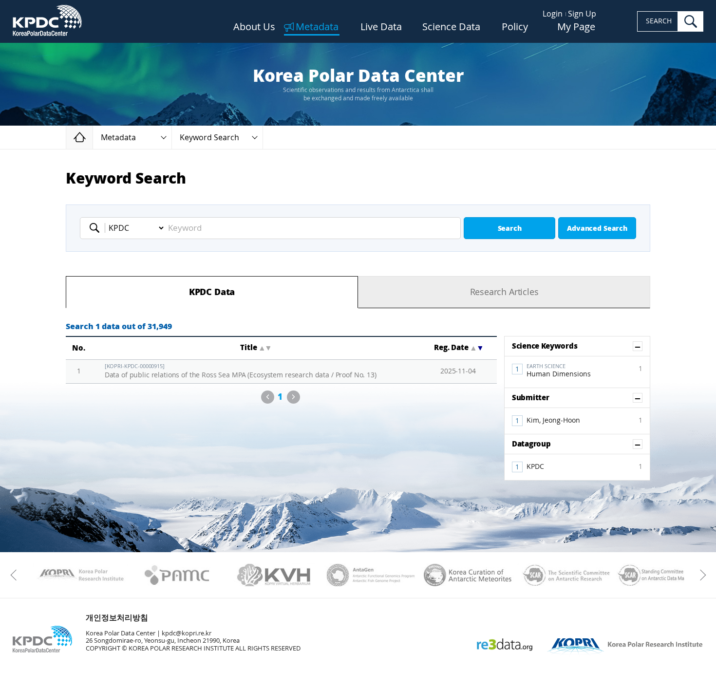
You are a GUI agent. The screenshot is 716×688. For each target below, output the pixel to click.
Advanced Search (597, 228)
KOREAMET (467, 575)
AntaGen (370, 575)
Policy (515, 27)
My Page (576, 27)
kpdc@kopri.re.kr (186, 633)
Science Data (451, 27)
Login (553, 14)
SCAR (564, 575)
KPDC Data (212, 292)
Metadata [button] (118, 137)
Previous (267, 397)
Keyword (97, 228)
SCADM (661, 575)
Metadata (317, 27)
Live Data (381, 27)
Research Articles (504, 292)
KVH (274, 575)
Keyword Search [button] (209, 137)
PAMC (177, 575)
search (690, 21)
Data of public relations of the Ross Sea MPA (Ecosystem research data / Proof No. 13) (241, 371)
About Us (254, 27)
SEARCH (659, 21)
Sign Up (582, 14)
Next (293, 397)
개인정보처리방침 (117, 617)
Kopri (80, 575)
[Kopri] (80, 575)
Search (510, 228)
